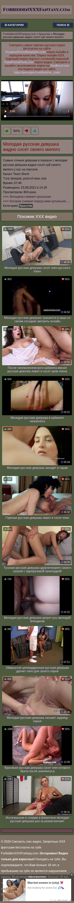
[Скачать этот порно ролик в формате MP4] (35, 131)
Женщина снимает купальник (30, 196)
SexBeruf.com (59, 65)
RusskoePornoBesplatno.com (26, 52)
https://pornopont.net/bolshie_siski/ (37, 72)
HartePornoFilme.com (19, 62)
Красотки (26, 205)
